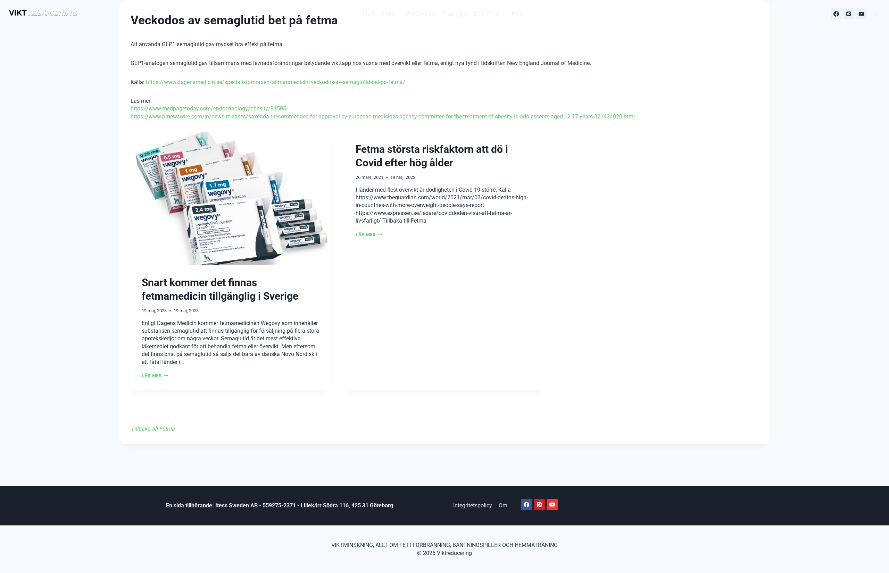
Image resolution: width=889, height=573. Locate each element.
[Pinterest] (848, 13)
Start (368, 13)
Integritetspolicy (472, 505)
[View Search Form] (876, 14)
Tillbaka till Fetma (153, 428)
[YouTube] (861, 13)
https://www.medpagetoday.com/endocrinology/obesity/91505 (208, 108)
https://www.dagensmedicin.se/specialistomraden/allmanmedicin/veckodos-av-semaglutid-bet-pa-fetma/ (275, 82)
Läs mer (153, 375)
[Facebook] (836, 13)
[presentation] (231, 198)
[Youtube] (552, 504)
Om (503, 505)
